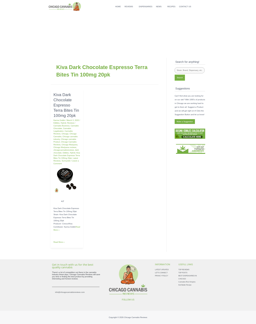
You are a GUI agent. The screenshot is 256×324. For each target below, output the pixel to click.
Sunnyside (66, 161)
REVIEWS (129, 6)
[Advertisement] (128, 31)
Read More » (59, 242)
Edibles (56, 123)
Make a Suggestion (185, 121)
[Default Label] (200, 6)
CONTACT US (185, 6)
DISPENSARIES (145, 6)
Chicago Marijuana (69, 145)
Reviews (70, 123)
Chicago (65, 134)
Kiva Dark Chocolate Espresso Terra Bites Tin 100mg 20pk (66, 105)
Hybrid (63, 123)
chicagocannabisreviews (63, 150)
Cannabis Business (61, 126)
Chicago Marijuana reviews (64, 147)
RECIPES (171, 6)
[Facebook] (195, 6)
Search (180, 78)
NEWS (158, 6)
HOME (118, 6)
